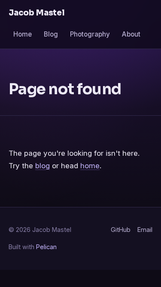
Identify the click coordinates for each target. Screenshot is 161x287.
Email (144, 229)
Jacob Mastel (37, 13)
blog (42, 165)
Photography (90, 34)
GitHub (121, 229)
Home (22, 34)
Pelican (46, 246)
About (131, 34)
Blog (51, 34)
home (90, 165)
